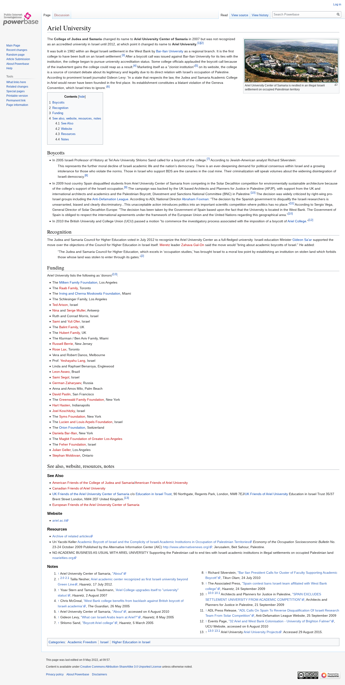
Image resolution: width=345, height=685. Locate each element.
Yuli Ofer (73, 321)
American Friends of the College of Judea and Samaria (93, 483)
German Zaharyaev (66, 383)
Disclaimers (99, 674)
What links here (16, 82)
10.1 (217, 593)
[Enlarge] (336, 85)
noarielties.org (62, 558)
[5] (196, 65)
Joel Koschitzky (63, 411)
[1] (198, 43)
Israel (104, 642)
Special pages (15, 91)
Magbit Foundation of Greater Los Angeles (90, 439)
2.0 (62, 577)
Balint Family (68, 327)
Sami (56, 321)
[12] (310, 219)
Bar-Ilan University (169, 51)
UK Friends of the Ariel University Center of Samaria (90, 494)
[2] (201, 43)
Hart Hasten (61, 405)
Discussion (61, 15)
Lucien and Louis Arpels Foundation (85, 422)
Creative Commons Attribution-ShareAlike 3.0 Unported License (120, 666)
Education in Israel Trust (154, 494)
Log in (337, 4)
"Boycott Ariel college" (98, 623)
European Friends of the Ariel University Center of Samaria (95, 505)
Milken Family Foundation (78, 282)
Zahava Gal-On (192, 245)
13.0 (211, 630)
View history (260, 15)
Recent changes (16, 50)
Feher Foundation (72, 444)
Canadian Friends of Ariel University (78, 488)
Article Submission (18, 59)
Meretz (165, 245)
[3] (123, 55)
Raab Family (68, 288)
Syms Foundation (72, 416)
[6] (108, 86)
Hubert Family (69, 333)
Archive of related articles (71, 536)
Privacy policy (55, 674)
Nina (55, 310)
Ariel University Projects (261, 632)
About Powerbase (17, 63)
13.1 (217, 630)
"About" (117, 573)
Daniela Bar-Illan (64, 433)
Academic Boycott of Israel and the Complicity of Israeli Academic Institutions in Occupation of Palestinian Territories (163, 542)
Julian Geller (61, 450)
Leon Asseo (61, 371)
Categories (57, 642)
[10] (253, 192)
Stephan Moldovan (66, 455)
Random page (15, 54)
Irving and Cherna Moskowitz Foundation (89, 293)
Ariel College (297, 221)
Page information (17, 105)
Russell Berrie (62, 344)
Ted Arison (60, 305)
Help (9, 68)
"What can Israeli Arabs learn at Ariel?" (109, 617)
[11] (292, 203)
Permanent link (16, 100)
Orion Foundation (72, 427)
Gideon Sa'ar (302, 240)
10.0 (211, 593)
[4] (134, 65)
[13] (114, 274)
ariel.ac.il (58, 520)
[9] (125, 187)
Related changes (17, 86)
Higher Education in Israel (131, 642)
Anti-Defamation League (110, 199)
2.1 (67, 577)
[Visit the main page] (20, 19)
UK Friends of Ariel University (266, 494)
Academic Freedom (82, 642)
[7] (208, 158)
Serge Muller (76, 310)
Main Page (13, 45)
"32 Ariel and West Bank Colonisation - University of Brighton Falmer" (280, 621)
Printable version (17, 95)
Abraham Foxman (195, 199)
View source (239, 15)
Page (46, 15)
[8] (86, 175)
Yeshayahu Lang (72, 360)
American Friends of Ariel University (161, 483)
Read (224, 15)
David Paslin (61, 394)
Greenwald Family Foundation (81, 399)
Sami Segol (60, 377)
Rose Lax (59, 349)
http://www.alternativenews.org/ (186, 547)
